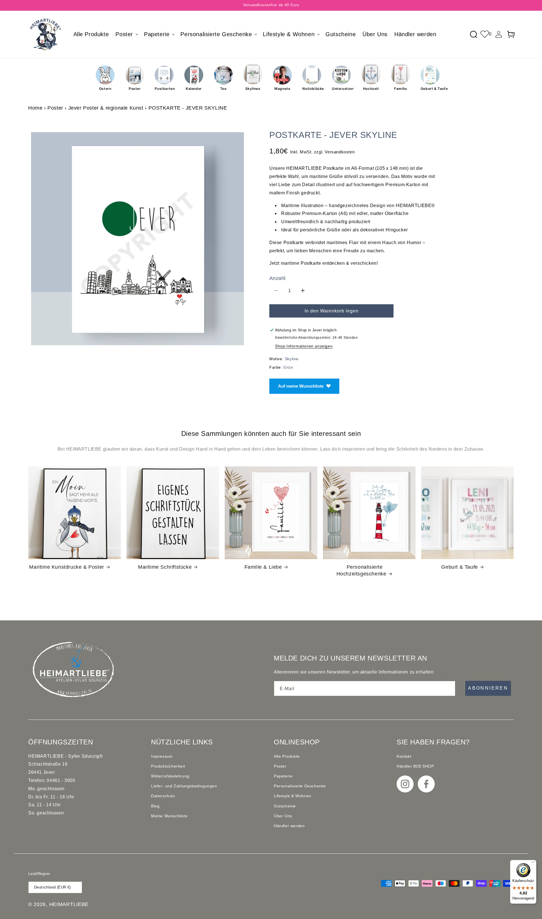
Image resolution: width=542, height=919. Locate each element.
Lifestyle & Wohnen (292, 796)
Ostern (105, 88)
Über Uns (283, 816)
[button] (126, 34)
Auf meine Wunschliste (301, 386)
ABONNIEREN (488, 688)
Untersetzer (341, 88)
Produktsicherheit (168, 766)
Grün (288, 367)
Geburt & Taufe (430, 88)
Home (35, 108)
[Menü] (533, 863)
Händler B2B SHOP (415, 766)
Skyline (292, 359)
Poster (135, 88)
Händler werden (289, 826)
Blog (155, 806)
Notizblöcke (311, 88)
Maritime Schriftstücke (165, 567)
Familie (400, 88)
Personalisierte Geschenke (300, 786)
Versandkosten (340, 151)
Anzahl (277, 278)
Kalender (194, 88)
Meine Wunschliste (169, 816)
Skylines (253, 88)
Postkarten (164, 88)
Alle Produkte (287, 756)
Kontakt (404, 756)
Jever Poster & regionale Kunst (105, 108)
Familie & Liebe (263, 567)
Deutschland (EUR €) (52, 887)
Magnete (282, 88)
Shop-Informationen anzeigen (304, 346)
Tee (223, 88)
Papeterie (283, 776)
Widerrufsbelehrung (170, 776)
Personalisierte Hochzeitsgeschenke (361, 570)
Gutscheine (285, 806)
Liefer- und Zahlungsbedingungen (184, 786)
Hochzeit (371, 88)
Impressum (161, 756)
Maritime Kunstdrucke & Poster (66, 567)
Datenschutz (163, 796)
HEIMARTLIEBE (69, 904)
